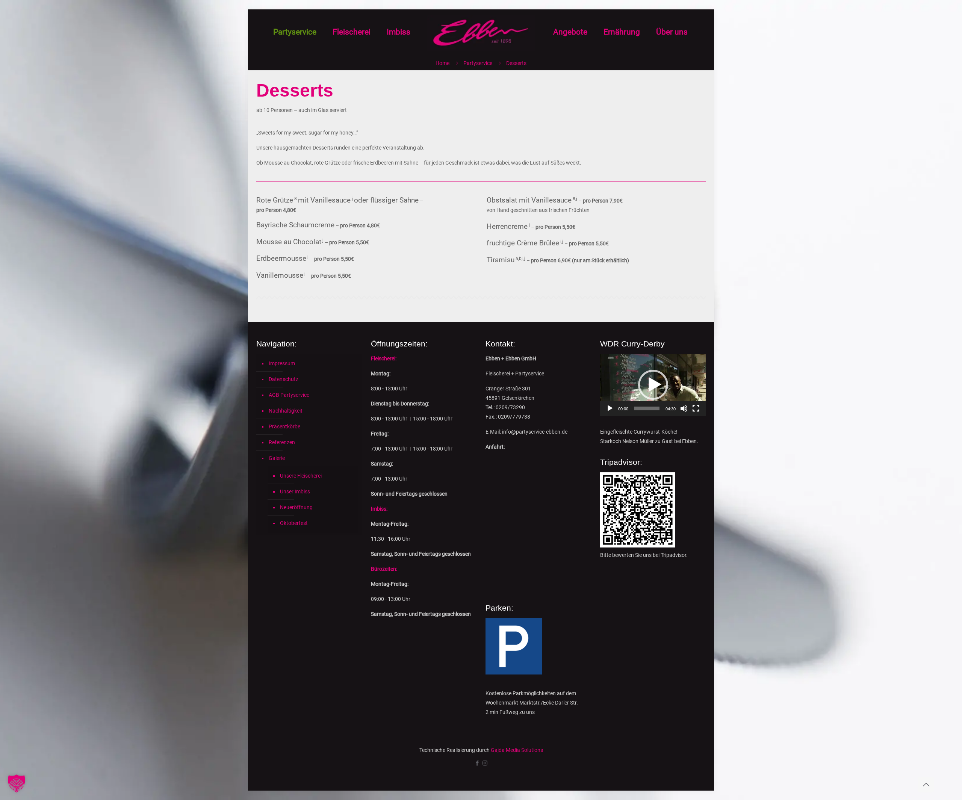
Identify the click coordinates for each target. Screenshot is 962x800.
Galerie (277, 458)
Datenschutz (283, 379)
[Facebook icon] (477, 763)
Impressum (282, 363)
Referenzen (282, 442)
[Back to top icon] (926, 784)
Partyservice (477, 63)
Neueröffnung (296, 507)
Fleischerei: (383, 358)
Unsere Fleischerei (301, 476)
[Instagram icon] (485, 763)
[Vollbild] (696, 408)
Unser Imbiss (295, 491)
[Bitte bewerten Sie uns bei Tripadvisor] (637, 546)
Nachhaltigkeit (286, 411)
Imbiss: (379, 509)
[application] (653, 385)
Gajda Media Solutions (517, 750)
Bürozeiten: (384, 569)
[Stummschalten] (684, 408)
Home (442, 63)
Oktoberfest (294, 523)
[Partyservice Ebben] (481, 31)
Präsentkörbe (284, 426)
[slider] (646, 408)
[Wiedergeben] (610, 408)
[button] (653, 385)
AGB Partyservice (289, 395)
